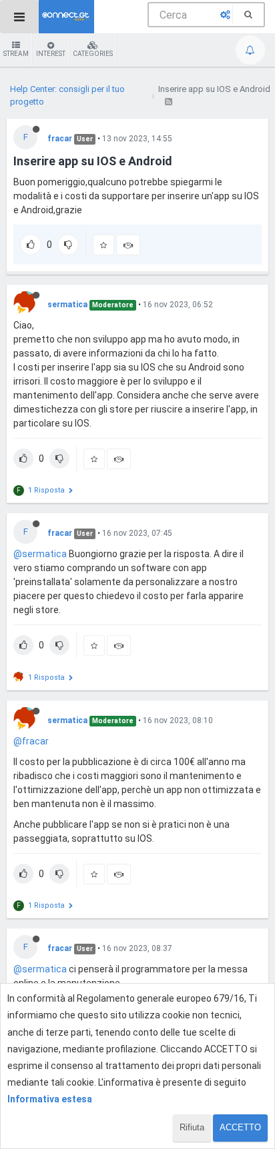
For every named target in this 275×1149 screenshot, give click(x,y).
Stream (16, 53)
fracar (59, 138)
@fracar (31, 741)
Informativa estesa (49, 1099)
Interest (50, 53)
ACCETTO (240, 1127)
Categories (93, 53)
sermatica (67, 304)
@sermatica (40, 554)
